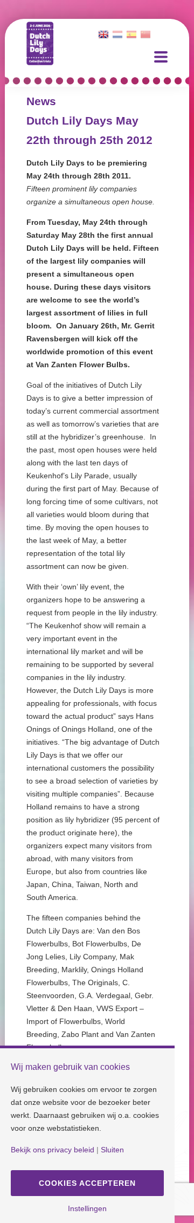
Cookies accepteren (87, 1183)
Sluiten (112, 1149)
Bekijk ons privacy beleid (52, 1149)
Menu (161, 57)
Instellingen (87, 1208)
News (41, 101)
